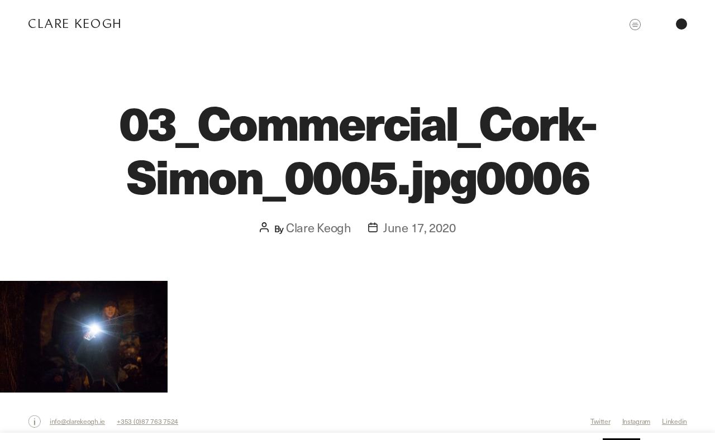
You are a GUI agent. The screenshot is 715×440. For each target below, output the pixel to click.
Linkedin (674, 421)
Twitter (600, 421)
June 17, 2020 (419, 227)
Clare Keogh (75, 24)
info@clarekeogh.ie (77, 421)
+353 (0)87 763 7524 (147, 421)
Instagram (636, 421)
